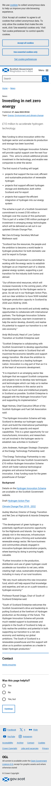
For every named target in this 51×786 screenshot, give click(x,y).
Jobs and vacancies (29, 748)
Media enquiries (9, 665)
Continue (9, 709)
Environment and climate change (29, 115)
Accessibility (7, 743)
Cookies (41, 743)
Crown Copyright (9, 748)
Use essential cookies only (25, 52)
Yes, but (12, 699)
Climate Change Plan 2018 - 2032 (19, 506)
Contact (30, 743)
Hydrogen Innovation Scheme (31, 488)
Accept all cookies (25, 43)
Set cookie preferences (25, 59)
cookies (14, 5)
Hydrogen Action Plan (19, 500)
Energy (11, 115)
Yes (9, 685)
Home (5, 88)
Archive (20, 743)
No (9, 692)
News (12, 88)
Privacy (45, 748)
